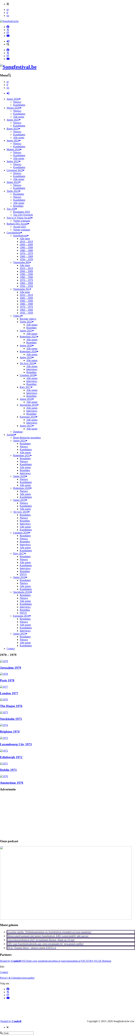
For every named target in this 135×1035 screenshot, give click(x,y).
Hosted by (10, 961)
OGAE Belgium (102, 961)
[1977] (4, 686)
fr (7, 12)
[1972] (4, 750)
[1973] (4, 738)
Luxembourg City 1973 (16, 744)
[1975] (4, 712)
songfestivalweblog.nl (49, 961)
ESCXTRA (87, 961)
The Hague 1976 (11, 706)
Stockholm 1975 (11, 719)
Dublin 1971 (8, 770)
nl (8, 9)
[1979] (4, 661)
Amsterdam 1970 (11, 782)
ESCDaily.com (29, 961)
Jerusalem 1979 (10, 667)
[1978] (4, 674)
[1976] (4, 699)
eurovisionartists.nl (71, 961)
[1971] (4, 763)
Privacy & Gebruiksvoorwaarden (17, 977)
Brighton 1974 (10, 731)
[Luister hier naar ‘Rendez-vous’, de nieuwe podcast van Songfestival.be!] (66, 918)
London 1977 (9, 693)
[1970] (4, 776)
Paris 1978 (7, 680)
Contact (4, 972)
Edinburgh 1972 (11, 757)
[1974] (4, 725)
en (8, 15)
